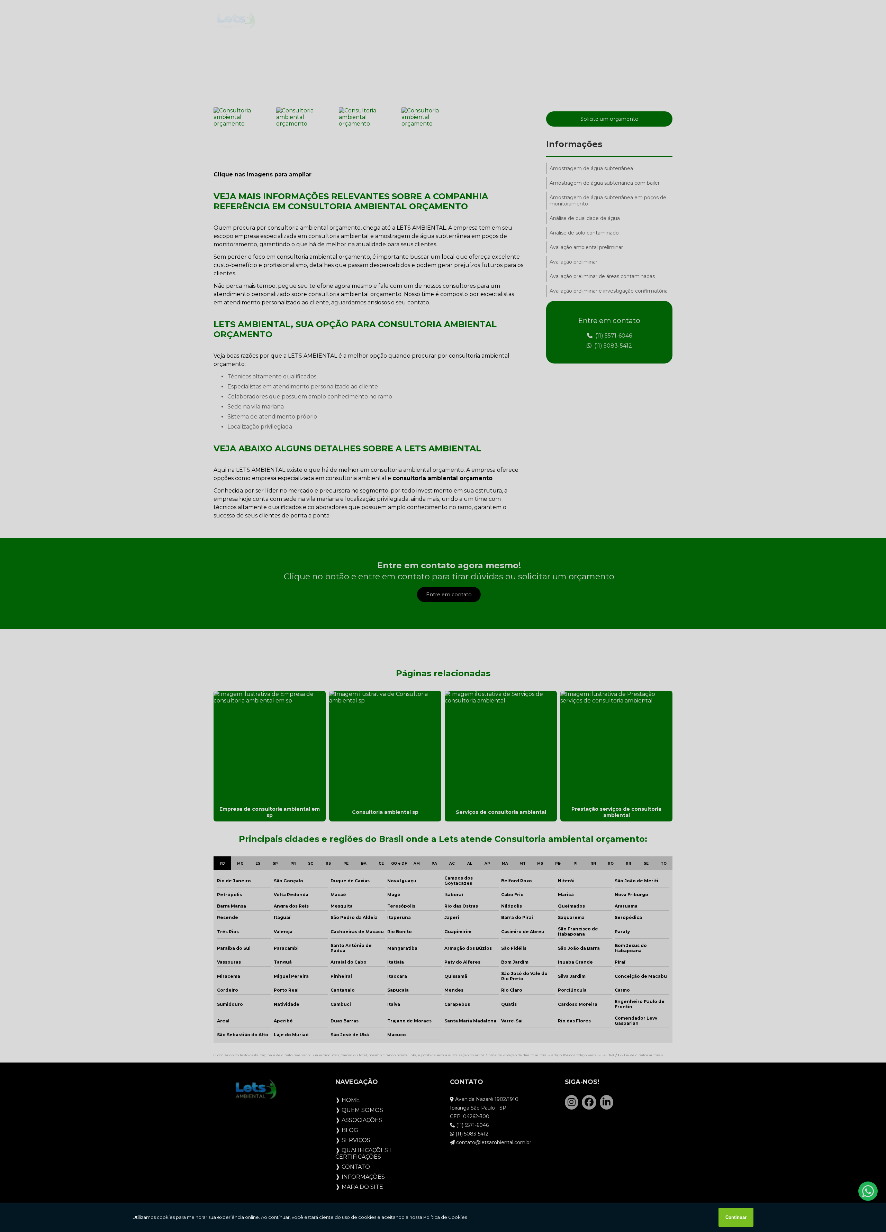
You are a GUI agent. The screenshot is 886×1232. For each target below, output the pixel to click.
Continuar (736, 1217)
